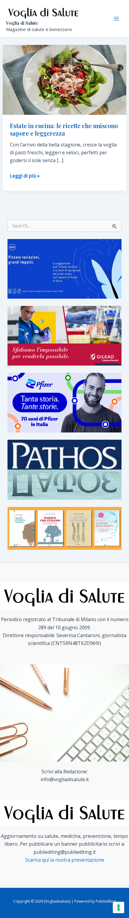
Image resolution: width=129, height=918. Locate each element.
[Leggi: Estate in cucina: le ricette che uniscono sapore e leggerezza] (65, 79)
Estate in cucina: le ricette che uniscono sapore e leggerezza (64, 129)
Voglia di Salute (22, 23)
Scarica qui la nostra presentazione (64, 860)
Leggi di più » (25, 176)
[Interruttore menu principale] (116, 18)
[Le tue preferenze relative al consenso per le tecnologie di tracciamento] (118, 907)
